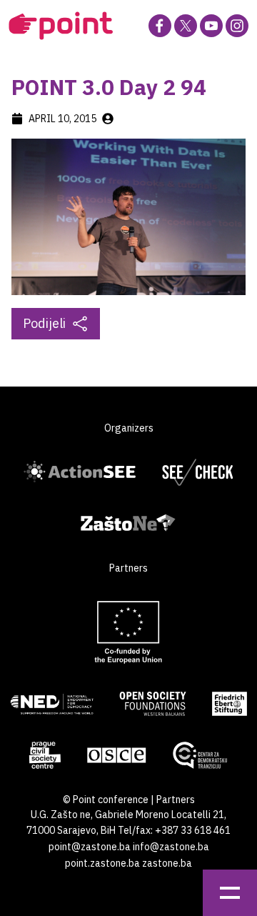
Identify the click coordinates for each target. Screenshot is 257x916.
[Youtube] (211, 25)
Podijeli (44, 323)
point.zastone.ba (102, 863)
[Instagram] (237, 25)
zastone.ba (167, 863)
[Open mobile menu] (230, 893)
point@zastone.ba (90, 846)
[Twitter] (185, 25)
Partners (175, 799)
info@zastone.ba (171, 846)
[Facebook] (159, 25)
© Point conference (105, 799)
